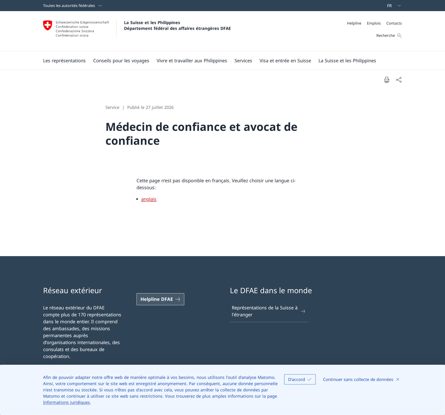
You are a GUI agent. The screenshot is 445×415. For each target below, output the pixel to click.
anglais (148, 199)
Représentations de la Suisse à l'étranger (265, 311)
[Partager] (399, 80)
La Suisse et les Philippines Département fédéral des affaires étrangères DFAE (177, 25)
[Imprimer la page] (387, 80)
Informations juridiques (66, 402)
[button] (64, 60)
